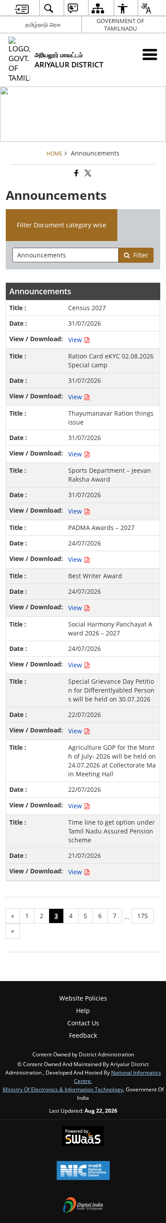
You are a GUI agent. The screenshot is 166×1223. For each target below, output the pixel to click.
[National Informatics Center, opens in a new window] (83, 1171)
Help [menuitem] (83, 1010)
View (76, 339)
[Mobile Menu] (150, 54)
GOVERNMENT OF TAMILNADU (120, 24)
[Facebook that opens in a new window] (76, 173)
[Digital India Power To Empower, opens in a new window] (83, 1205)
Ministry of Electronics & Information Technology (63, 1089)
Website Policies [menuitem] (83, 998)
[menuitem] (22, 8)
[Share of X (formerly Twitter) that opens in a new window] (87, 173)
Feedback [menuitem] (83, 1035)
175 (142, 915)
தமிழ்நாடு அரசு (43, 24)
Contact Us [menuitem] (83, 1023)
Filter (140, 255)
